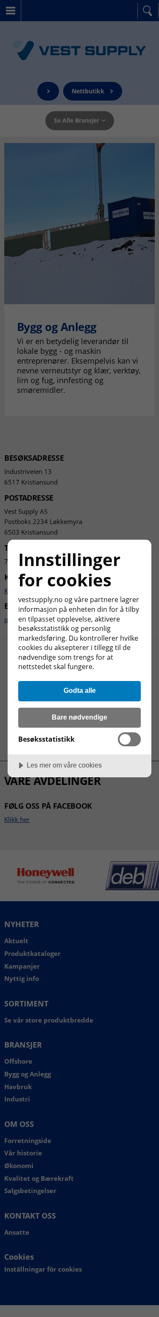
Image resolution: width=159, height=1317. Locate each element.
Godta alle (80, 690)
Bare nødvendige (79, 717)
